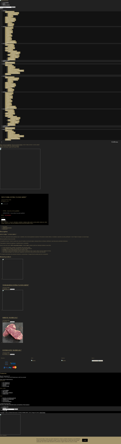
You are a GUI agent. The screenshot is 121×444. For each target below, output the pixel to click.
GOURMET (5, 43)
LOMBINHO (8, 35)
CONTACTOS (6, 400)
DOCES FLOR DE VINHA (14, 72)
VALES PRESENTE (10, 62)
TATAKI (7, 40)
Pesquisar (4, 408)
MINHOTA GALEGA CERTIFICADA (16, 70)
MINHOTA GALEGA (13, 14)
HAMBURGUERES (10, 20)
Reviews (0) (5, 228)
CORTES (4, 26)
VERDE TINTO (14, 57)
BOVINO (8, 22)
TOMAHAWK (9, 32)
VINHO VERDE (12, 54)
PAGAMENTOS (6, 383)
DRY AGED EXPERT (10, 18)
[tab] (62, 226)
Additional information (7, 227)
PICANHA (8, 37)
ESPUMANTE (11, 59)
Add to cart (4, 220)
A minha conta (5, 406)
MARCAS (5, 63)
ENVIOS (4, 385)
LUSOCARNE (11, 67)
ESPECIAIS (5, 61)
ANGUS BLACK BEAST (13, 69)
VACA (10, 23)
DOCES (10, 49)
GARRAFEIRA (9, 50)
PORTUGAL (8, 130)
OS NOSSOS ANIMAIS (8, 392)
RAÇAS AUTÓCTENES (13, 13)
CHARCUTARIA (9, 44)
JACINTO (10, 66)
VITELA (10, 25)
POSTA (7, 36)
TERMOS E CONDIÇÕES (8, 399)
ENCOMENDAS (6, 382)
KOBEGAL (11, 68)
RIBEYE (8, 95)
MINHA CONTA (6, 4)
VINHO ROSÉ (11, 58)
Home (1, 144)
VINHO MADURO (12, 51)
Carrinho (5, 410)
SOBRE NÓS (5, 393)
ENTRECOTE (9, 31)
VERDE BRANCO (14, 121)
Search (13, 7)
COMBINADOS (6, 60)
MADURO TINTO (14, 53)
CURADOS (11, 46)
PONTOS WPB (6, 386)
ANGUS (10, 15)
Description (5, 226)
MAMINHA (8, 104)
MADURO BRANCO (15, 52)
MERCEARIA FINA (10, 48)
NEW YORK (8, 28)
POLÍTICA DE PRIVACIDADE (9, 398)
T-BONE (8, 33)
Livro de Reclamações (7, 401)
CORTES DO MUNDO (10, 19)
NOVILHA (11, 24)
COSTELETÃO (9, 27)
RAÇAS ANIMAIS (9, 11)
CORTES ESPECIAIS (10, 41)
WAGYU (10, 16)
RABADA (8, 34)
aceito (85, 440)
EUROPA (8, 74)
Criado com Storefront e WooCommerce (21, 404)
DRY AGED (8, 17)
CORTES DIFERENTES (10, 42)
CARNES (5, 10)
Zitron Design (42, 412)
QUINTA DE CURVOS (13, 71)
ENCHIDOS (11, 45)
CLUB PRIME (6, 2)
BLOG (4, 3)
